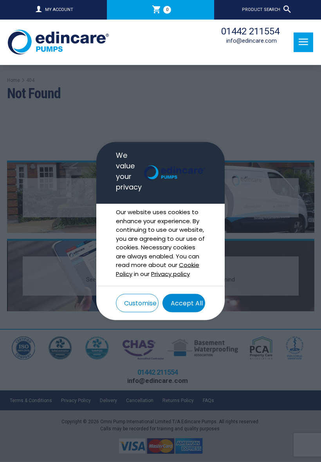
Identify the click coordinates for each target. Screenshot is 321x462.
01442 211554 (250, 31)
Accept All (187, 303)
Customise (140, 303)
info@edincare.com (251, 40)
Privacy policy (170, 273)
